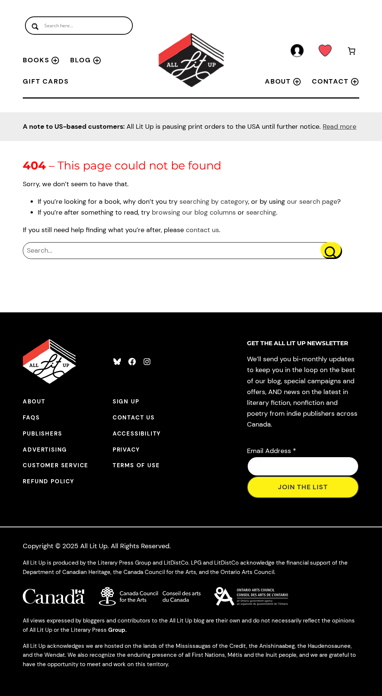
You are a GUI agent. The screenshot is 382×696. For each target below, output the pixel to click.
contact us (202, 229)
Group (116, 630)
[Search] (330, 250)
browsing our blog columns (194, 212)
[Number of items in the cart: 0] (351, 52)
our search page (312, 201)
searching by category (213, 201)
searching (261, 212)
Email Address (271, 450)
